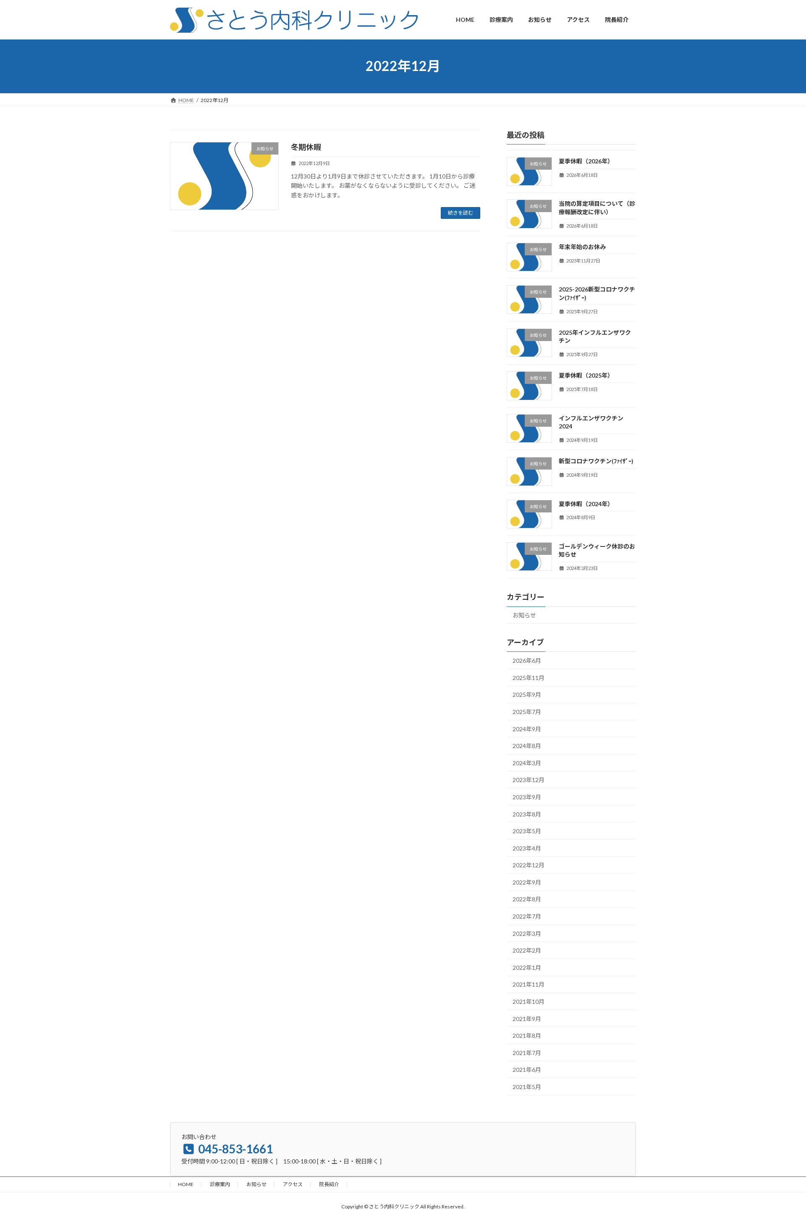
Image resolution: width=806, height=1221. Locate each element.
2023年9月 (527, 797)
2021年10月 (528, 1001)
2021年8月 (527, 1035)
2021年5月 (527, 1086)
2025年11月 (528, 677)
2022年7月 (527, 916)
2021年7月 (527, 1052)
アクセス (293, 1184)
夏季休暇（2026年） (586, 161)
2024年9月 (527, 728)
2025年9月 (527, 694)
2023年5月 (527, 831)
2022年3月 (527, 933)
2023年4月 (527, 847)
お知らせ (524, 615)
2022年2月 (527, 950)
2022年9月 (527, 881)
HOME (186, 1184)
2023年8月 (527, 813)
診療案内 (220, 1184)
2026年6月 (527, 660)
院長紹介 (329, 1184)
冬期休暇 (306, 147)
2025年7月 (527, 711)
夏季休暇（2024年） (586, 503)
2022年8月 (527, 899)
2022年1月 (527, 967)
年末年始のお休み (582, 246)
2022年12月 (528, 865)
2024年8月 (527, 745)
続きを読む (460, 213)
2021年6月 (527, 1069)
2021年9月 (527, 1018)
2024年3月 (527, 762)
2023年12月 (528, 779)
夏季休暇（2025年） (586, 375)
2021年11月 (528, 984)
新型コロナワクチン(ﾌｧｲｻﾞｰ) (596, 461)
